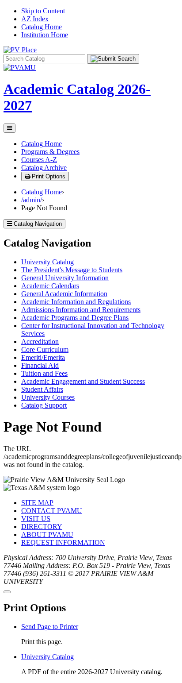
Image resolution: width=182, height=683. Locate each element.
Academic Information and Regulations (76, 301)
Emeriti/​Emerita (43, 357)
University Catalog (47, 262)
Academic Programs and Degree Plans (75, 317)
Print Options (47, 176)
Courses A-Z (39, 159)
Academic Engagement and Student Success (83, 381)
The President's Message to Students (71, 270)
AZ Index (35, 19)
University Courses (48, 397)
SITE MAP (37, 502)
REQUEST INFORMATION (63, 542)
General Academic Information (64, 293)
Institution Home (44, 35)
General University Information (65, 278)
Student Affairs (42, 389)
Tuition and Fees (44, 373)
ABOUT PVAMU (47, 534)
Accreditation (40, 341)
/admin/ (31, 200)
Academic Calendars (50, 285)
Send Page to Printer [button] (49, 626)
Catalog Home (41, 27)
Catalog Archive (44, 167)
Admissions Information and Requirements (80, 309)
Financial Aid (40, 365)
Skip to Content (43, 11)
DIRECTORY (41, 526)
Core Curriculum (44, 349)
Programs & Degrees (50, 151)
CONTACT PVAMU (51, 510)
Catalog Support (44, 405)
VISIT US (35, 518)
